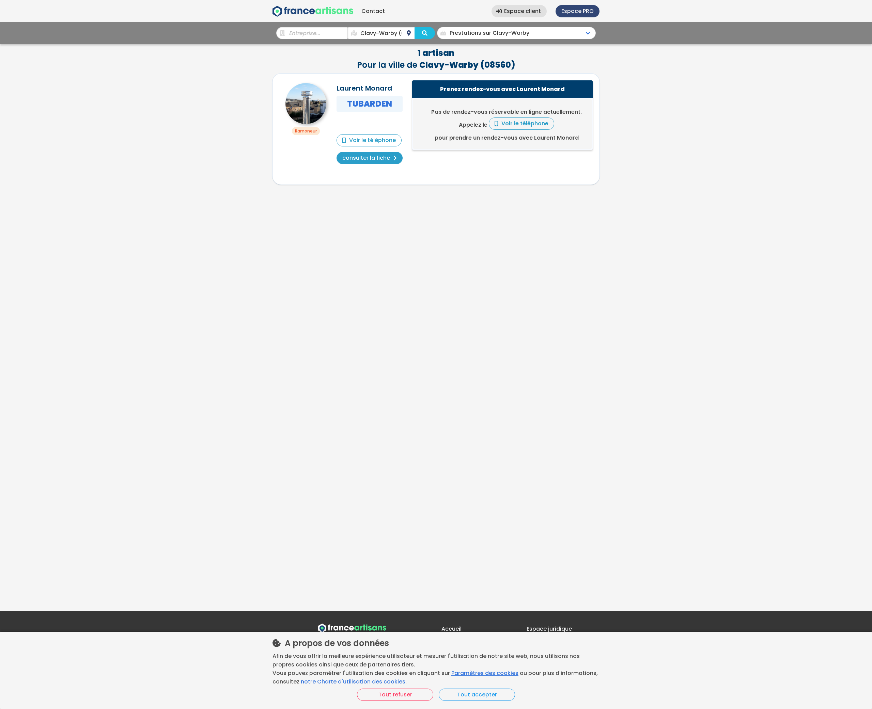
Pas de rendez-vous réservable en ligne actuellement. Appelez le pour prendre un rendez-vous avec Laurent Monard (506, 125)
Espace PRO (577, 11)
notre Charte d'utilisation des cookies (353, 682)
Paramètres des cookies (484, 673)
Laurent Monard (364, 88)
